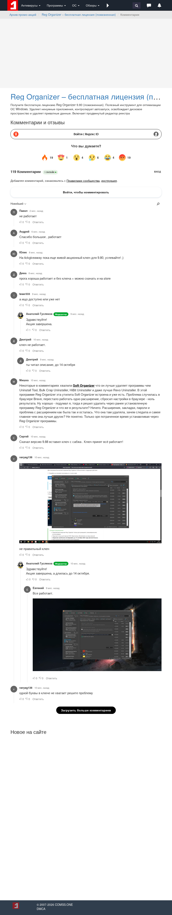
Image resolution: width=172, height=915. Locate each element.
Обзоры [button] (91, 5)
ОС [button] (74, 5)
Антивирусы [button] (29, 5)
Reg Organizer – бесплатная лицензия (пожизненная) (79, 14)
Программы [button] (55, 5)
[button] (108, 5)
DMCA (41, 909)
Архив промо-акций (22, 14)
